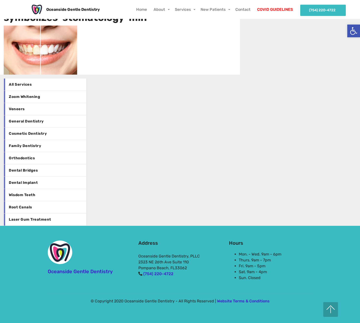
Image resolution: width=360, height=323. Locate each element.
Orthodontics (22, 158)
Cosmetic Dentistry (28, 133)
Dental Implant (23, 182)
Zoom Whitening (24, 96)
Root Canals (20, 207)
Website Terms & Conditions (243, 301)
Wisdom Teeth (22, 195)
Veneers (17, 109)
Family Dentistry (25, 146)
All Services (20, 84)
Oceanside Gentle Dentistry (73, 9)
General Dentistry (26, 121)
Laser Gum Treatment (30, 219)
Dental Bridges (23, 170)
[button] (353, 31)
